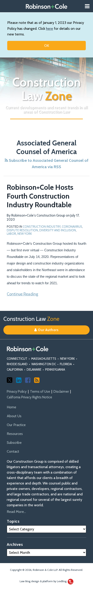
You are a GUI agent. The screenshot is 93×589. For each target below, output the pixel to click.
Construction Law (46, 89)
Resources (15, 434)
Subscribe (14, 442)
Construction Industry (41, 226)
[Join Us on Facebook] (27, 380)
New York (24, 233)
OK (46, 45)
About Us (14, 416)
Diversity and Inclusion (57, 230)
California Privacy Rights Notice (29, 397)
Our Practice (16, 425)
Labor (11, 233)
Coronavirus (72, 226)
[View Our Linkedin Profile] (18, 380)
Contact (13, 451)
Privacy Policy (17, 391)
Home (11, 407)
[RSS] (37, 380)
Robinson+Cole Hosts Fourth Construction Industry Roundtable (40, 196)
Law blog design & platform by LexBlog (43, 581)
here (49, 28)
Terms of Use (40, 391)
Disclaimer (61, 391)
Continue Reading (22, 294)
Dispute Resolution (22, 230)
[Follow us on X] (9, 380)
